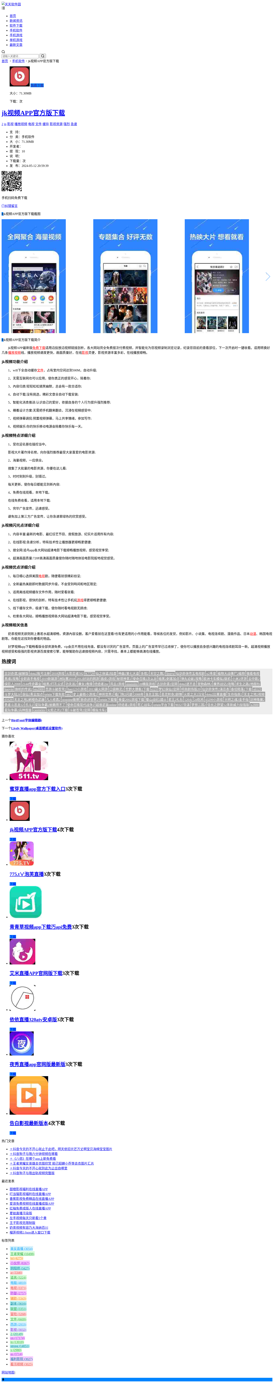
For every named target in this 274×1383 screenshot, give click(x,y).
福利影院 (21, 1359)
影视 (10, 124)
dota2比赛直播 (216, 694)
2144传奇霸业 (31, 684)
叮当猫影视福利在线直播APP (30, 1194)
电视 (31, 124)
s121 (154, 689)
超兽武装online (106, 705)
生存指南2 (235, 694)
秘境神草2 (124, 678)
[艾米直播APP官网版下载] (22, 963)
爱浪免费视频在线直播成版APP (32, 1203)
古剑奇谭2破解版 (16, 673)
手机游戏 (16, 35)
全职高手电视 (30, 678)
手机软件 (16, 30)
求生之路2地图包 (248, 684)
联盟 (18, 1309)
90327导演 (182, 705)
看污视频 (21, 1364)
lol (16, 1258)
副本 (18, 1303)
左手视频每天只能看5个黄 (28, 1218)
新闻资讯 (16, 20)
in (5, 124)
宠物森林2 (204, 684)
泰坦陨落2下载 (241, 689)
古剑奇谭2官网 (167, 684)
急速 (74, 124)
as (16, 1354)
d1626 (8, 699)
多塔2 (145, 673)
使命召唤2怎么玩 (145, 678)
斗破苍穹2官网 (80, 710)
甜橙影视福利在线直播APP (29, 1189)
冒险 (18, 1314)
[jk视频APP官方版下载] (20, 819)
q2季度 (211, 673)
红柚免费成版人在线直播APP (30, 1208)
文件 (38, 124)
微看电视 (253, 673)
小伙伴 (19, 1263)
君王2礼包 (175, 699)
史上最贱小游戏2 (85, 694)
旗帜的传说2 (23, 689)
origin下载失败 (55, 694)
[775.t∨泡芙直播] (22, 864)
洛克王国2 (152, 694)
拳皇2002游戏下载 (131, 699)
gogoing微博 (70, 699)
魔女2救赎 (85, 684)
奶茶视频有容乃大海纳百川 (29, 1227)
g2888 (255, 705)
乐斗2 (29, 705)
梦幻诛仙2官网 (169, 689)
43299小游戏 (214, 699)
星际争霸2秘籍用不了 (50, 705)
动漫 (253, 634)
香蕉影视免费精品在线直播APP (32, 1198)
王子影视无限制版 (22, 1223)
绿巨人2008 (12, 684)
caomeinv (39, 710)
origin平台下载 (163, 705)
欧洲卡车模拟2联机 (217, 678)
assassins (131, 684)
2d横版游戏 (147, 684)
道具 (18, 1277)
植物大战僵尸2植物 (231, 673)
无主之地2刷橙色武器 (29, 699)
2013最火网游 (98, 689)
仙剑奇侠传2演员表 (215, 689)
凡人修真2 (53, 699)
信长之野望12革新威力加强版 (228, 705)
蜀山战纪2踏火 (156, 699)
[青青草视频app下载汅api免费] (26, 917)
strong (19, 1346)
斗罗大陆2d (12, 694)
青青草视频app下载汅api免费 (41, 927)
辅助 (18, 1298)
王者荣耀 (22, 1254)
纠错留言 (11, 206)
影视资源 (56, 124)
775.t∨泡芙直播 (27, 874)
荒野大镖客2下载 (137, 689)
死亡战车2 (144, 705)
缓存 (46, 124)
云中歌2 (254, 678)
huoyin (8, 689)
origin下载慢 (108, 699)
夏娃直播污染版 (21, 1213)
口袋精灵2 (116, 689)
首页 (13, 16)
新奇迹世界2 (89, 699)
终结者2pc (101, 684)
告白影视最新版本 (29, 1123)
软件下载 (16, 25)
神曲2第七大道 (128, 673)
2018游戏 (58, 673)
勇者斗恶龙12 (14, 705)
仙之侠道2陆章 (106, 673)
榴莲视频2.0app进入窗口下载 (30, 1232)
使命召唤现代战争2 (80, 705)
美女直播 (21, 1248)
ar (16, 1272)
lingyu (170, 673)
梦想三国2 (198, 705)
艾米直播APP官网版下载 (36, 973)
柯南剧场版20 (190, 689)
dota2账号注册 (40, 673)
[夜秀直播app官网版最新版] (22, 1054)
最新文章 (16, 45)
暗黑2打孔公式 (53, 684)
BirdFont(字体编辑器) (26, 720)
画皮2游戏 (108, 678)
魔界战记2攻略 (223, 684)
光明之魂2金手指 (236, 699)
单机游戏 (16, 40)
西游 (18, 1324)
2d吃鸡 (199, 699)
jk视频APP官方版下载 (33, 113)
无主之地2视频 (254, 694)
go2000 (39, 689)
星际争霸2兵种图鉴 (18, 710)
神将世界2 (106, 694)
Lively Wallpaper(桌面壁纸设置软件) (36, 728)
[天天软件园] (11, 4)
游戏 (80, 600)
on (17, 1338)
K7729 (89, 673)
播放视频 (20, 124)
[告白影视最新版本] (29, 1113)
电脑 (18, 1283)
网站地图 (8, 1372)
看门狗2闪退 (123, 694)
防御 (18, 1293)
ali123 (257, 689)
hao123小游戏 (77, 689)
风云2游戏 (117, 684)
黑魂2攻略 (11, 678)
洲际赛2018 (67, 678)
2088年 (139, 694)
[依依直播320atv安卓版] (22, 1009)
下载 (13, 798)
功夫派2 (71, 684)
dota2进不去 (187, 684)
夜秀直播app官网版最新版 (37, 1064)
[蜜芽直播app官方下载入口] (29, 779)
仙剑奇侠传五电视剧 (190, 673)
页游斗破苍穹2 (55, 689)
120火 (188, 699)
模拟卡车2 (99, 710)
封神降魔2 (257, 699)
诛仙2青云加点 (32, 694)
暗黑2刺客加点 (168, 678)
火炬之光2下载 (57, 710)
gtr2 (68, 694)
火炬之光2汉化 (194, 694)
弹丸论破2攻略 (191, 678)
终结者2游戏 (127, 705)
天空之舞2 (157, 673)
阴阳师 (19, 1268)
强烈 (66, 124)
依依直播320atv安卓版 (33, 1019)
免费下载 (37, 85)
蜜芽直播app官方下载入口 (37, 789)
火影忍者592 (75, 673)
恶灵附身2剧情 (171, 694)
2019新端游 (49, 678)
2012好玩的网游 (88, 678)
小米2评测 (239, 678)
